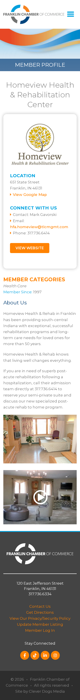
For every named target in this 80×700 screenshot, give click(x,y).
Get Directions (40, 612)
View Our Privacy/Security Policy (40, 618)
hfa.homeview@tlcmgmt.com (39, 227)
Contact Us (40, 606)
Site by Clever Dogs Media (40, 691)
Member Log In (40, 630)
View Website (30, 248)
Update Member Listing (40, 624)
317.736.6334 (40, 594)
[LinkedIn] (45, 655)
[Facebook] (24, 655)
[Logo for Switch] (33, 14)
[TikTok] (34, 655)
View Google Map (30, 194)
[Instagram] (55, 655)
